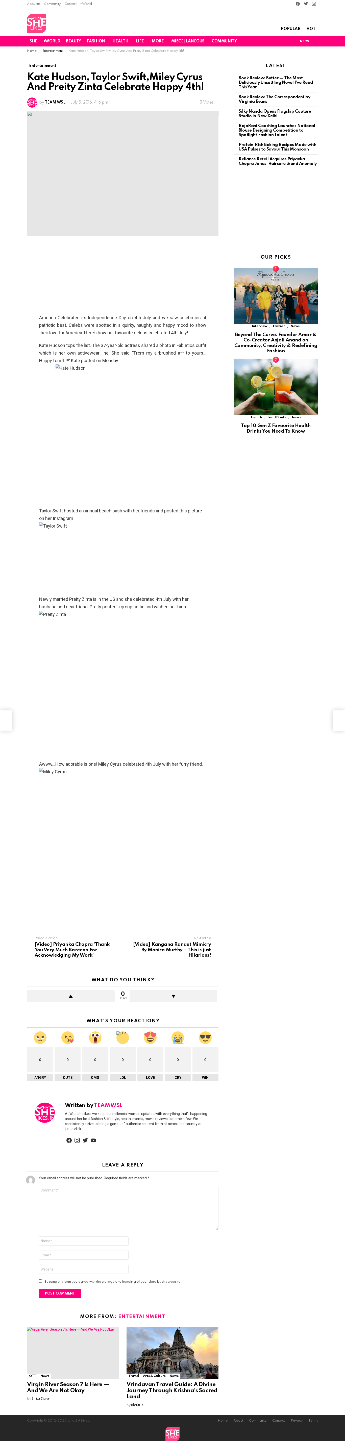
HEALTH (120, 41)
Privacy (297, 1420)
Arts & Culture (154, 1376)
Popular (291, 29)
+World (86, 4)
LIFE (140, 41)
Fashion (279, 326)
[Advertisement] (122, 276)
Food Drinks (276, 417)
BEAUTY (73, 41)
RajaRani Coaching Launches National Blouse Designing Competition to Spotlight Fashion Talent (277, 130)
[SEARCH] (315, 41)
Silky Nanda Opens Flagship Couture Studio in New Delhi (275, 113)
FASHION (96, 41)
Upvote (71, 996)
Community (52, 4)
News (44, 1376)
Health (256, 417)
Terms (313, 1420)
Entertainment (141, 1316)
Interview (259, 326)
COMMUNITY (224, 41)
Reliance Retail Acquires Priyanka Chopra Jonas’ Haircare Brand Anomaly (278, 161)
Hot (310, 29)
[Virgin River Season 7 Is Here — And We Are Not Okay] (73, 1353)
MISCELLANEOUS (188, 41)
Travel (134, 1376)
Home (223, 1420)
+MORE (157, 41)
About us (33, 4)
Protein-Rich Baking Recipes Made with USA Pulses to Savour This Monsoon (277, 147)
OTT (32, 1376)
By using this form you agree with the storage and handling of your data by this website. (114, 1281)
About (238, 1420)
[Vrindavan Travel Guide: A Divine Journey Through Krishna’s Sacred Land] (172, 1353)
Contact (70, 4)
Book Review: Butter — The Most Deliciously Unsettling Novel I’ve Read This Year (276, 82)
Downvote (173, 996)
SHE (33, 41)
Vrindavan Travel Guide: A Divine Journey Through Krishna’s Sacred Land (172, 1391)
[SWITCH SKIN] (287, 41)
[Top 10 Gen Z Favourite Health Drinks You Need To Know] (276, 387)
